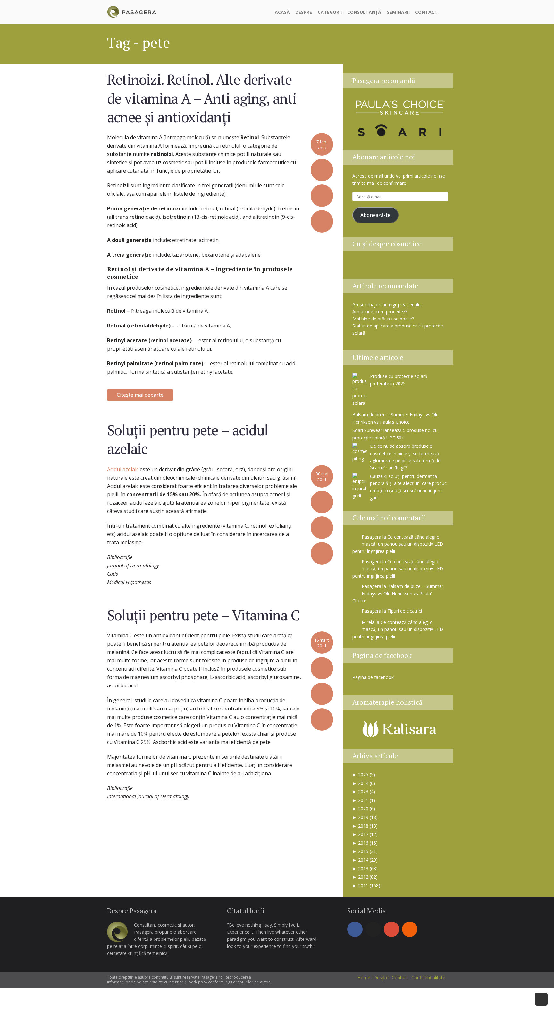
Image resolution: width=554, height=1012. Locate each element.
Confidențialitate (428, 977)
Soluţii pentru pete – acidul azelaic (187, 439)
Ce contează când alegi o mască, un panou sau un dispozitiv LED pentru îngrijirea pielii (397, 544)
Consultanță (364, 12)
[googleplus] (391, 929)
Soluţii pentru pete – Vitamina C (203, 615)
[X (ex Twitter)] (373, 929)
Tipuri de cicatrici (404, 611)
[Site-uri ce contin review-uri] (408, 267)
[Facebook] (355, 929)
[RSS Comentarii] (439, 267)
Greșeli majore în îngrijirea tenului (387, 305)
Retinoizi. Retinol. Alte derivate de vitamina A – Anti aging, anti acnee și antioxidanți (201, 98)
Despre (303, 12)
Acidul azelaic (122, 469)
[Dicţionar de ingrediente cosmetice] (392, 267)
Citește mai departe (140, 394)
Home (363, 977)
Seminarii (398, 12)
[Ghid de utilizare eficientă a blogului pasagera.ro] (360, 267)
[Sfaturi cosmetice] (131, 11)
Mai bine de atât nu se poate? (383, 319)
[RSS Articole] (424, 267)
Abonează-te (375, 214)
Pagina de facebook (382, 655)
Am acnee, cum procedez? (379, 312)
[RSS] (409, 929)
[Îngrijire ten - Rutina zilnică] (376, 267)
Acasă (282, 12)
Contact (426, 12)
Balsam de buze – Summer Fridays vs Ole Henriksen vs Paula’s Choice (397, 593)
